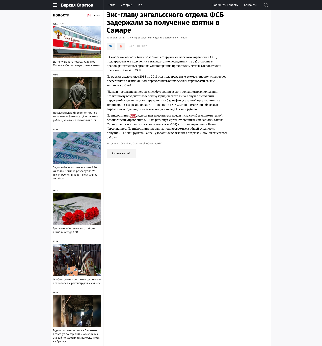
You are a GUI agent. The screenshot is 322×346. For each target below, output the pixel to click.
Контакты (250, 5)
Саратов (77, 5)
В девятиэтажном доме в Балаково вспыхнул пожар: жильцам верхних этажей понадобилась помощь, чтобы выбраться (76, 336)
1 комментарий (121, 153)
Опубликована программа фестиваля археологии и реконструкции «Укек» (77, 281)
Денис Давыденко (165, 37)
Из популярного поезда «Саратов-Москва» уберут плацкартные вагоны (76, 63)
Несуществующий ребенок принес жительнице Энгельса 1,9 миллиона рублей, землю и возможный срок (75, 116)
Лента (111, 5)
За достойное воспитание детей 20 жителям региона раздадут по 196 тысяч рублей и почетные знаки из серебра (75, 173)
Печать (183, 37)
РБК (133, 115)
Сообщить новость (225, 5)
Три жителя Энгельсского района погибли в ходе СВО (74, 230)
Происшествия (143, 37)
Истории (126, 5)
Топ (140, 5)
